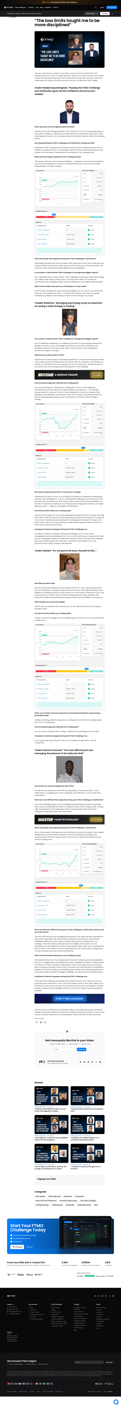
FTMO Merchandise (37, 1319)
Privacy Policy (59, 1391)
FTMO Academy (79, 1328)
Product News (79, 1196)
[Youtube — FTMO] (99, 1296)
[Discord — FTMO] (95, 1296)
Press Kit (33, 1317)
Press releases (40, 1196)
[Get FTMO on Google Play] (109, 1383)
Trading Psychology (42, 1205)
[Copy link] (37, 1022)
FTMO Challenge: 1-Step (58, 1321)
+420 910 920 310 (14, 1314)
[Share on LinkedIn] (41, 1022)
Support (33, 1310)
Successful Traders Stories (68, 1201)
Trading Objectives (57, 1319)
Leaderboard (78, 1316)
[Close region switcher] (112, 13)
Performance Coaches (81, 1314)
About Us (99, 1312)
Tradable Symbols (80, 1321)
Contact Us (100, 1314)
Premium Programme (58, 1317)
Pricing (53, 1310)
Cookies (32, 1391)
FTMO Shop (100, 1326)
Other (96, 1205)
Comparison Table (57, 1326)
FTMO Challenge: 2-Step (59, 1324)
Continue (105, 13)
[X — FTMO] (109, 1296)
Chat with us (13, 1307)
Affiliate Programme (37, 1314)
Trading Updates (79, 1323)
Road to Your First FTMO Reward (46, 1201)
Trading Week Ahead (84, 1205)
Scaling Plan (55, 1314)
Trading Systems (57, 1205)
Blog (41, 7)
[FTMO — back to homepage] (8, 7)
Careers (99, 1324)
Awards (98, 1317)
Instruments (68, 1196)
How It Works (35, 1312)
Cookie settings (23, 1391)
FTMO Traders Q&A (40, 1107)
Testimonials (100, 1321)
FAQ (37, 7)
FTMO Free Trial (56, 1312)
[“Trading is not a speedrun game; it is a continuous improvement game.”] (88, 1128)
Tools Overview (79, 1312)
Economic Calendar (80, 1318)
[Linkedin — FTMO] (113, 1296)
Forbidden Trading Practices (80, 1308)
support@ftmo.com (15, 1311)
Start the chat (13, 1309)
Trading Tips (70, 1205)
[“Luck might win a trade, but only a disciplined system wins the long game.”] (51, 1128)
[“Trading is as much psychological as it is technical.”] (88, 1157)
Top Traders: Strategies (88, 1201)
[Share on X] (45, 1022)
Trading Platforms (80, 1325)
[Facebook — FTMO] (106, 1296)
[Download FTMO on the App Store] (99, 1383)
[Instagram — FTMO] (102, 1296)
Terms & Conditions (47, 1391)
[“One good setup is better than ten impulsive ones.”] (88, 1099)
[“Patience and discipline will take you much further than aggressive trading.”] (51, 1099)
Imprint (38, 1391)
